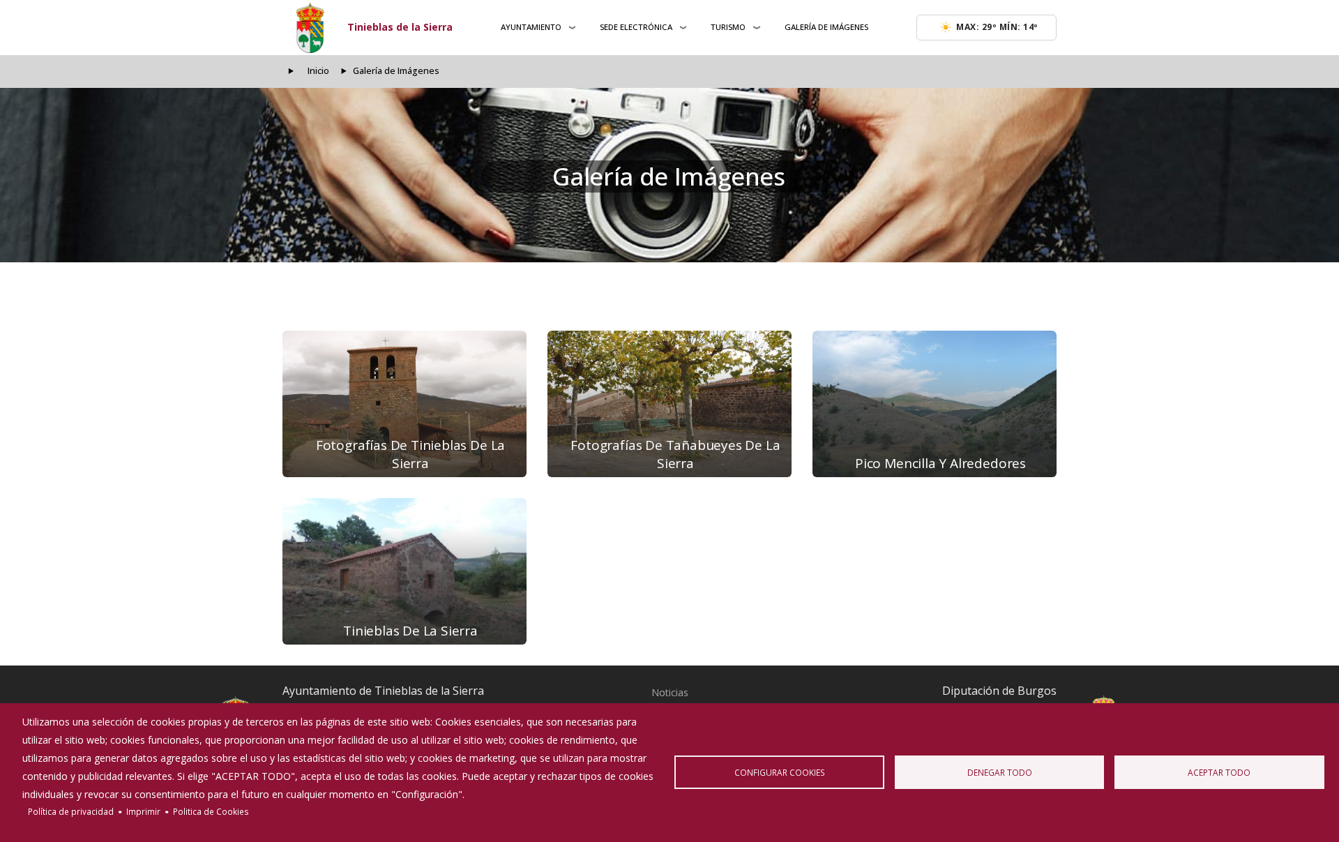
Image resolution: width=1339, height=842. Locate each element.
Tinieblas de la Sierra (400, 26)
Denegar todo (999, 772)
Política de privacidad (71, 811)
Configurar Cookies (779, 772)
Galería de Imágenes (826, 27)
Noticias (669, 692)
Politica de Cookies (211, 811)
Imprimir (143, 811)
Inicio (318, 71)
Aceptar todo (1219, 772)
